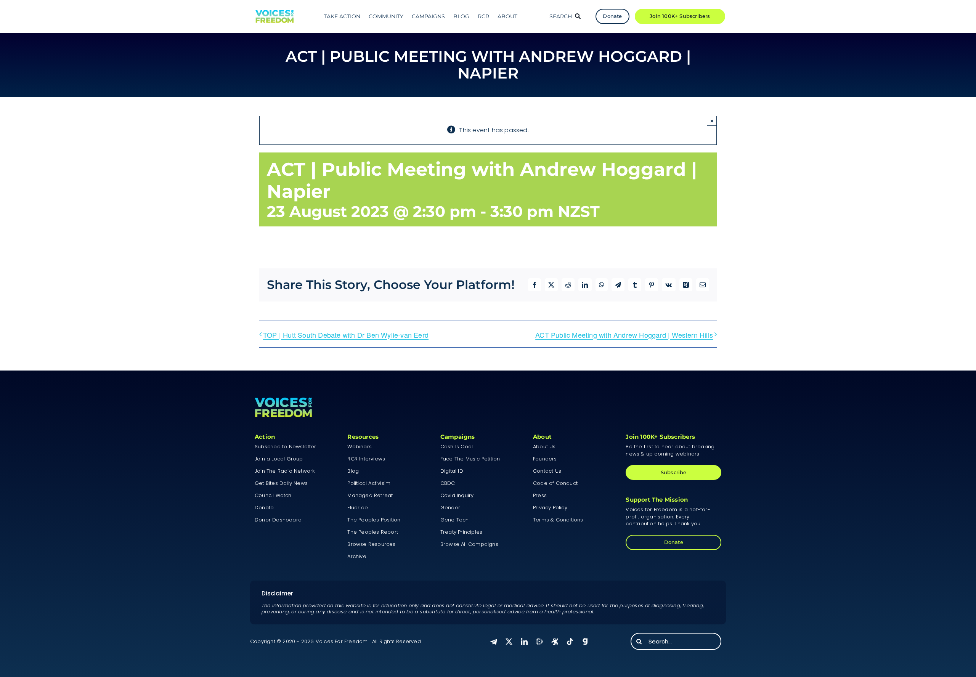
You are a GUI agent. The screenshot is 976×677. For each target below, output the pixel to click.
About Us (544, 446)
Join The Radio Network (285, 471)
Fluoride (357, 507)
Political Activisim (368, 483)
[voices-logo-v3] (274, 12)
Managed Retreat (370, 495)
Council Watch (273, 495)
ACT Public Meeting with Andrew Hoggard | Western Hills (624, 335)
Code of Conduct (555, 483)
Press (540, 495)
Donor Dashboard (278, 519)
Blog (353, 471)
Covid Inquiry (457, 495)
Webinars (359, 446)
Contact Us (547, 471)
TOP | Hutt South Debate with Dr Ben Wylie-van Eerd (346, 335)
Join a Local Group (279, 458)
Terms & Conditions (558, 519)
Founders (545, 458)
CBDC (447, 483)
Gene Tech (454, 519)
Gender (450, 507)
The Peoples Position (373, 519)
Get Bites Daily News (281, 483)
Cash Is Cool (456, 446)
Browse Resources (371, 544)
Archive (356, 556)
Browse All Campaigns (469, 544)
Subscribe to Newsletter (285, 446)
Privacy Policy (550, 507)
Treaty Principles (461, 532)
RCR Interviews (366, 458)
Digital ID (451, 471)
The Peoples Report (372, 532)
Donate (264, 507)
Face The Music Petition (470, 458)
